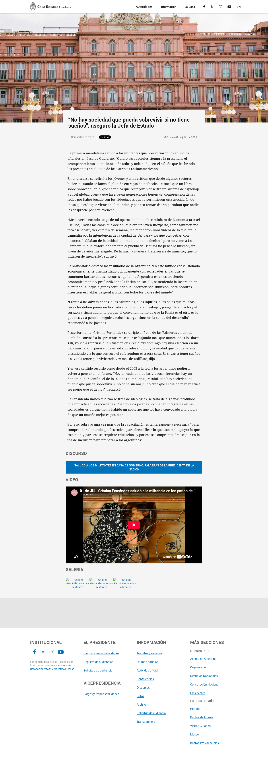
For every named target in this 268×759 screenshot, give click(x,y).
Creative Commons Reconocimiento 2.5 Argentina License (52, 667)
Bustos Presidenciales (204, 743)
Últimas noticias (147, 662)
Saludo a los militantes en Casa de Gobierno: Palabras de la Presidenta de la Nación (134, 467)
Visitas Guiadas (200, 726)
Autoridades (144, 7)
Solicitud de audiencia (97, 670)
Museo (194, 734)
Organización (198, 667)
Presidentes (197, 693)
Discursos (143, 688)
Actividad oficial (147, 670)
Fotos (140, 696)
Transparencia (146, 722)
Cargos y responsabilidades (101, 653)
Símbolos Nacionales (204, 676)
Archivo (142, 704)
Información (168, 7)
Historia (195, 709)
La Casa (190, 7)
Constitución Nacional (204, 684)
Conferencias (145, 679)
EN (239, 7)
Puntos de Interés (201, 717)
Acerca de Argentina (203, 659)
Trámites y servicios (149, 653)
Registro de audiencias (98, 662)
